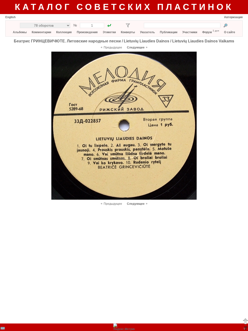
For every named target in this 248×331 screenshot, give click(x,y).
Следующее (136, 47)
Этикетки (109, 32)
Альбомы (20, 32)
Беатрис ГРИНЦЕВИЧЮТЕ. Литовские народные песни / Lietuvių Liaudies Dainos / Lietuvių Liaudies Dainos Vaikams (124, 41)
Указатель (147, 32)
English (10, 17)
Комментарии (41, 32)
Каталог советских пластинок (124, 7)
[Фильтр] (128, 25)
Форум (207, 32)
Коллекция (64, 32)
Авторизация (233, 17)
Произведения (87, 32)
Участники (189, 32)
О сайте (229, 32)
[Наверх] (245, 321)
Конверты (128, 32)
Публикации (168, 32)
